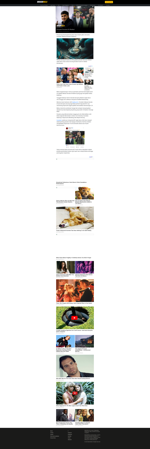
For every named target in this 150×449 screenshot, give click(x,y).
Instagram (70, 434)
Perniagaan (100, 5)
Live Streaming (109, 2)
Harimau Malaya (44, 5)
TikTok (69, 437)
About (51, 430)
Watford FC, (75, 102)
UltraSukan (92, 5)
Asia (72, 5)
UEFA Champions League (81, 5)
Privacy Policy (53, 437)
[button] (75, 48)
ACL (59, 5)
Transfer (108, 5)
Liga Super (52, 5)
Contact (51, 432)
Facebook (70, 432)
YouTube (69, 436)
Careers (51, 434)
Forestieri (59, 120)
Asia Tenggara (65, 5)
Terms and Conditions (54, 436)
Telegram (70, 439)
